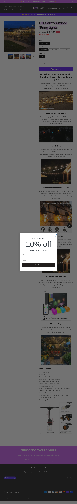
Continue (38, 265)
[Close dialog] (55, 235)
